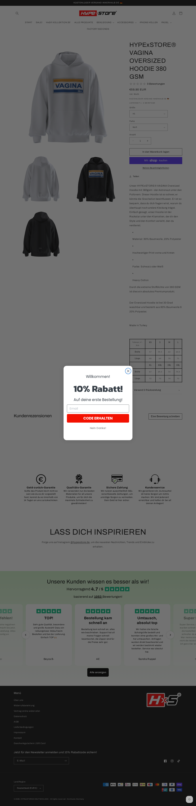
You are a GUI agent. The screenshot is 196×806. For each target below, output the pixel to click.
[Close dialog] (128, 371)
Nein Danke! (98, 428)
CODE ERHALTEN (98, 418)
